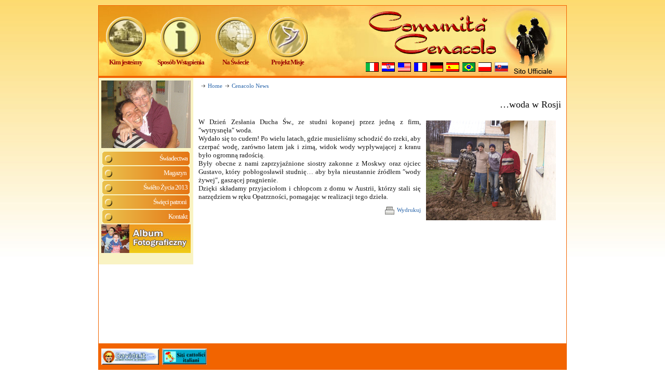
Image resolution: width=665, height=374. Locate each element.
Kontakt (178, 216)
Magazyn (176, 173)
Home (215, 86)
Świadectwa (173, 158)
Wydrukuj (409, 210)
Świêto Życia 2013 (165, 187)
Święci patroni (170, 202)
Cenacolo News (250, 86)
